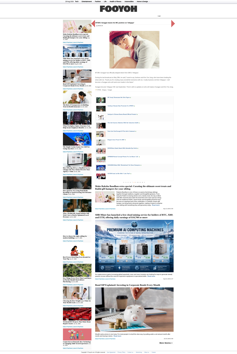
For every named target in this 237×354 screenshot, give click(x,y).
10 (137, 182)
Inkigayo (104, 90)
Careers (154, 352)
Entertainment (87, 1)
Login (159, 16)
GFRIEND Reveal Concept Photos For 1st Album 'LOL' (123, 156)
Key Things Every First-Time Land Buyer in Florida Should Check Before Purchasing (77, 280)
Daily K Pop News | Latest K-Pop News (73, 42)
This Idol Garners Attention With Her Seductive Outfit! (123, 123)
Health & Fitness (115, 1)
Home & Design (142, 1)
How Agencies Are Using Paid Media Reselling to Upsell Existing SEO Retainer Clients (77, 192)
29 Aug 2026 (69, 1)
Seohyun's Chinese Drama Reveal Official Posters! (122, 114)
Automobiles (129, 1)
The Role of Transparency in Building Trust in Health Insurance (76, 106)
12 (142, 182)
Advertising (139, 352)
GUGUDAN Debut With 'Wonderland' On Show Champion (124, 165)
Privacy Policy (121, 352)
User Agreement (111, 352)
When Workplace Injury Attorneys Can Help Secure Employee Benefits (76, 127)
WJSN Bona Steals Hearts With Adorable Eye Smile (122, 148)
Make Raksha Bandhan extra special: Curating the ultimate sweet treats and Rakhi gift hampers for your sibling (76, 36)
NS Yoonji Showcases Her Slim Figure (119, 97)
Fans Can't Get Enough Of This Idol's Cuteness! (121, 131)
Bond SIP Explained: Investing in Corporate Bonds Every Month (74, 85)
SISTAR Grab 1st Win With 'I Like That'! (119, 173)
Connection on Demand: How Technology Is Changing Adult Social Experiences (77, 342)
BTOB (99, 90)
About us (146, 352)
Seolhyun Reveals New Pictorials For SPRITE (121, 106)
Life (105, 1)
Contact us (130, 352)
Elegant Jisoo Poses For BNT (116, 139)
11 (140, 182)
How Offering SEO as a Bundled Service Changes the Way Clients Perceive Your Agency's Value (76, 169)
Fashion (98, 1)
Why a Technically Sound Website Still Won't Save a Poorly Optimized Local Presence (76, 215)
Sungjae (110, 90)
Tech (76, 1)
